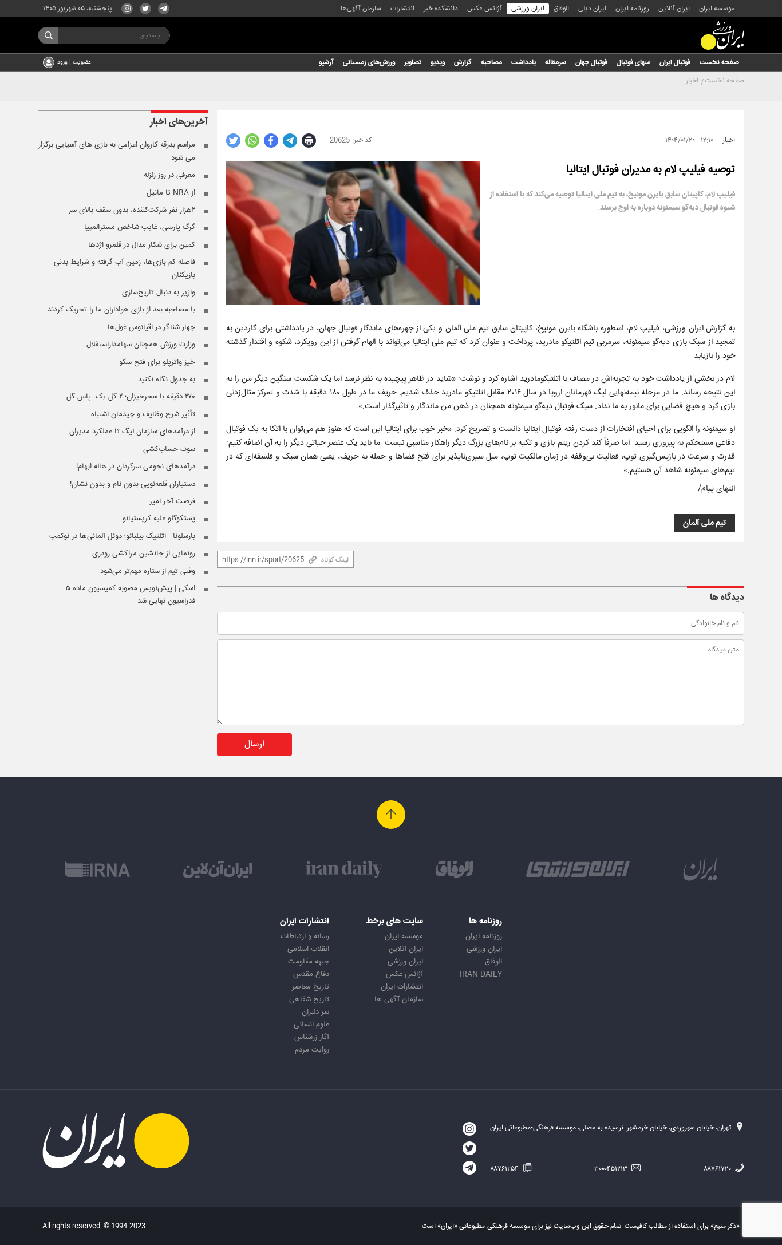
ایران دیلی (592, 8)
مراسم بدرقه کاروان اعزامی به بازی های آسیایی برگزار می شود (116, 151)
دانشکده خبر (441, 8)
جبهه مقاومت (308, 961)
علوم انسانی (311, 1024)
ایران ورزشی (527, 8)
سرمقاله (555, 62)
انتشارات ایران (402, 987)
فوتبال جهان (591, 62)
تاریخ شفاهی (309, 999)
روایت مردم (312, 1050)
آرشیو (326, 62)
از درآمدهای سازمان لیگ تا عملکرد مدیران (132, 431)
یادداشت (523, 62)
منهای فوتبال (633, 62)
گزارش (463, 62)
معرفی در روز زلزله (169, 175)
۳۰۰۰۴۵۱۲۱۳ (611, 1169)
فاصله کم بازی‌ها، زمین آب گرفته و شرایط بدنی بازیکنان (124, 268)
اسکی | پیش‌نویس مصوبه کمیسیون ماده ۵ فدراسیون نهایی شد (130, 594)
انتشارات (402, 8)
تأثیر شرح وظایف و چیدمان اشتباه (143, 414)
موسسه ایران (716, 8)
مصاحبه (491, 62)
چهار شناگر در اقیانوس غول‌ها (151, 327)
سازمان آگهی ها (398, 999)
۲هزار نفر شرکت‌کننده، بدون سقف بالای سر (132, 210)
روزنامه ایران (632, 8)
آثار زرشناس (311, 1037)
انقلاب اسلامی (308, 949)
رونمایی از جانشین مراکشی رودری (143, 553)
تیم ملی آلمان (704, 523)
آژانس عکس (484, 8)
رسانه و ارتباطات (305, 936)
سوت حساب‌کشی (169, 449)
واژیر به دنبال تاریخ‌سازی (158, 292)
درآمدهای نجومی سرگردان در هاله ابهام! (135, 466)
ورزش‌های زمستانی (369, 62)
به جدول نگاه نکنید (166, 379)
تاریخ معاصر (310, 987)
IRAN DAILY (481, 974)
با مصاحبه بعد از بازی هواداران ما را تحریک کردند (121, 309)
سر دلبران (315, 1012)
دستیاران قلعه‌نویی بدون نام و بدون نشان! (132, 484)
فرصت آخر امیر (172, 501)
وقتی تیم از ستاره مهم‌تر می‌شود (147, 571)
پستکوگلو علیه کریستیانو (159, 518)
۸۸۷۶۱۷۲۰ (718, 1169)
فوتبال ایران (674, 62)
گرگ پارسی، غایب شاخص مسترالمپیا (139, 227)
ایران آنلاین (674, 8)
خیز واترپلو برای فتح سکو (157, 362)
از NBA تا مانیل (171, 193)
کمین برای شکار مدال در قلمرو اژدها (141, 245)
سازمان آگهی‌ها (361, 8)
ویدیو (438, 62)
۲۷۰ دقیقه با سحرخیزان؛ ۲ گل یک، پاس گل (130, 396)
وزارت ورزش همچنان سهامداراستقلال (140, 344)
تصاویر (412, 62)
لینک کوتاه (335, 560)
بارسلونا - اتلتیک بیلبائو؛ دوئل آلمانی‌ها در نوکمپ (122, 536)
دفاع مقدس (311, 974)
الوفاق (561, 8)
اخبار (692, 80)
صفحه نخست (719, 62)
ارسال (254, 744)
